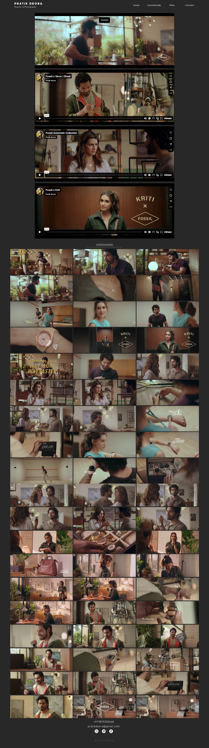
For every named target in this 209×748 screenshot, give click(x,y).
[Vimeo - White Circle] (104, 731)
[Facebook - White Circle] (111, 731)
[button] (41, 262)
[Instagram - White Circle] (96, 731)
